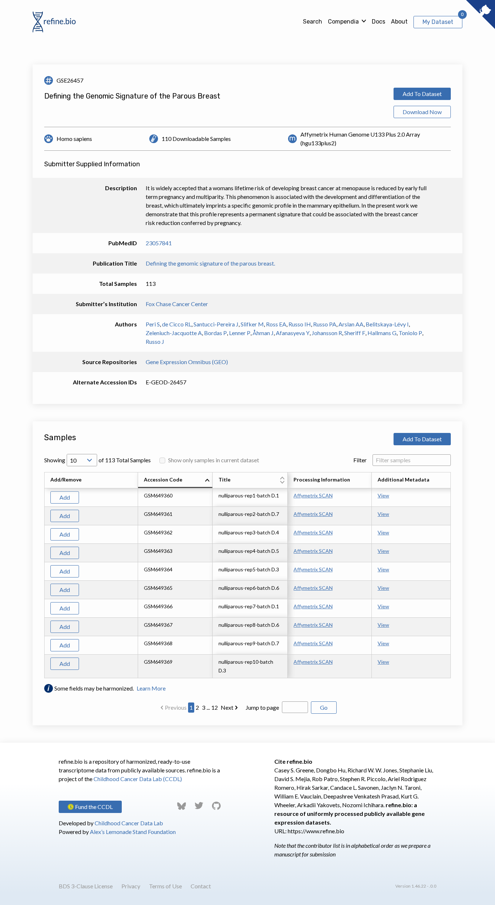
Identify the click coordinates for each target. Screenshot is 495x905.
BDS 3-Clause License (86, 886)
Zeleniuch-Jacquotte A (174, 332)
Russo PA (324, 324)
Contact (201, 886)
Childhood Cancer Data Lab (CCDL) (137, 778)
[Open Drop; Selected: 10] (82, 460)
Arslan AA (350, 324)
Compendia (343, 21)
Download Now (422, 111)
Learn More (151, 688)
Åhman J (263, 332)
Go (324, 707)
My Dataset (438, 21)
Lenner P (239, 332)
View (383, 495)
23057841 (159, 242)
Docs (378, 21)
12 (214, 707)
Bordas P (215, 332)
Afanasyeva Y (292, 332)
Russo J (155, 341)
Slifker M (252, 324)
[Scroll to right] (452, 575)
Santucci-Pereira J (216, 324)
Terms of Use (165, 886)
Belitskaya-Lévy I (387, 324)
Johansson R (327, 332)
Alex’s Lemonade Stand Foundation (133, 831)
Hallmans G (381, 332)
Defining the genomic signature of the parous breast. (210, 263)
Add (64, 497)
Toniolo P (410, 332)
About (399, 21)
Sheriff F (354, 332)
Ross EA (276, 324)
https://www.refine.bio (316, 830)
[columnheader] (175, 480)
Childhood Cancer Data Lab (129, 822)
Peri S (153, 324)
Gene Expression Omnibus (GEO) (187, 361)
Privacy (130, 886)
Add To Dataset (422, 93)
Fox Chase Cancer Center (177, 303)
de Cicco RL (176, 324)
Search (312, 21)
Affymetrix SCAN (313, 495)
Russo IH (299, 324)
